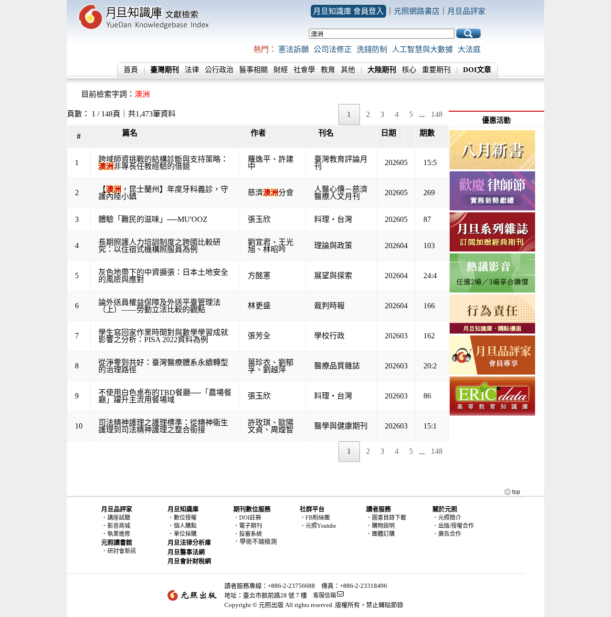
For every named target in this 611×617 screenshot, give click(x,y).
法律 (192, 69)
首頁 (131, 69)
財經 (281, 69)
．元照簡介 (446, 517)
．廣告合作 (446, 534)
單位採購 (185, 534)
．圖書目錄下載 (386, 517)
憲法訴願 (293, 49)
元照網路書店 (417, 11)
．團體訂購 (380, 534)
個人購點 (185, 526)
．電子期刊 (247, 526)
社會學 (304, 69)
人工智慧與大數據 (422, 49)
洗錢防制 (372, 49)
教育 (328, 69)
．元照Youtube (318, 526)
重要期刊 (436, 69)
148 (436, 114)
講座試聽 (118, 517)
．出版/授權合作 (453, 526)
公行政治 (219, 69)
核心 (409, 69)
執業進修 (118, 534)
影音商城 (118, 526)
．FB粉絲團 (315, 517)
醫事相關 (253, 69)
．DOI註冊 (247, 517)
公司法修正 (333, 49)
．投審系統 (247, 534)
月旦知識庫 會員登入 (348, 11)
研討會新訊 (121, 551)
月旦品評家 (466, 11)
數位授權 (185, 517)
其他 (348, 69)
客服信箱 (324, 595)
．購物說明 (380, 526)
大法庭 (469, 49)
